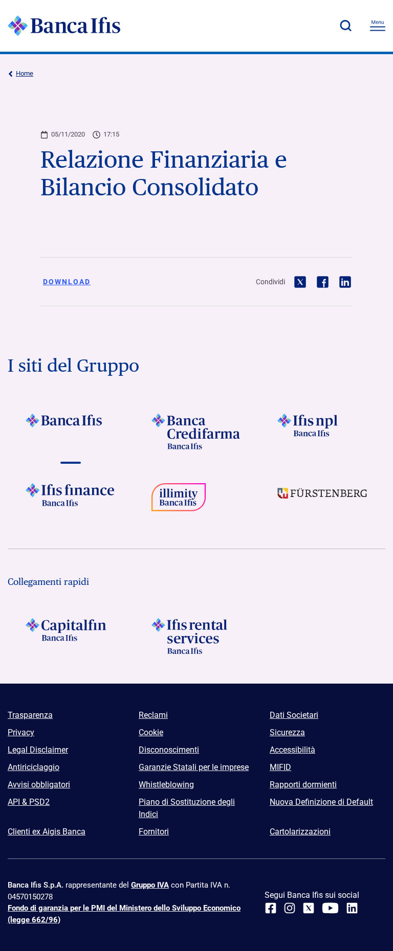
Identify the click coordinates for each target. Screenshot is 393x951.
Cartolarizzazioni (300, 831)
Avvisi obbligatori (39, 784)
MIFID (280, 767)
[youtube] (330, 908)
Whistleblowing (166, 784)
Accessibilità (292, 750)
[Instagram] (289, 908)
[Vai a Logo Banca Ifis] (71, 432)
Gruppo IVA (150, 885)
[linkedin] (352, 908)
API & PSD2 (29, 802)
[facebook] (271, 908)
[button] (345, 25)
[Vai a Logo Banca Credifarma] (196, 432)
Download (67, 282)
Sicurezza (287, 732)
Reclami (153, 715)
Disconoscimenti (169, 750)
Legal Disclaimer (38, 750)
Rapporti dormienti (303, 784)
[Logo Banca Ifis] (64, 25)
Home (24, 73)
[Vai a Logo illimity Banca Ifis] (196, 501)
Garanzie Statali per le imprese (194, 767)
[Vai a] (322, 432)
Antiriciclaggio (33, 767)
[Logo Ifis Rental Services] (196, 636)
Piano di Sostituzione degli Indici (187, 808)
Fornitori (154, 831)
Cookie (151, 732)
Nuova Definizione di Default (321, 802)
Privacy (21, 732)
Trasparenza (30, 715)
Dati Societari (294, 715)
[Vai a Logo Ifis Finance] (71, 501)
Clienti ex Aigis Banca (46, 831)
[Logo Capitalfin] (71, 636)
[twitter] (308, 908)
